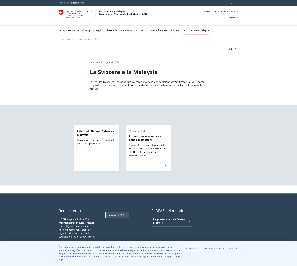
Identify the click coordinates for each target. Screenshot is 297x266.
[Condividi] (237, 48)
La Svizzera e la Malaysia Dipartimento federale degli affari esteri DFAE (123, 13)
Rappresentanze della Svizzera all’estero (169, 221)
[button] (69, 30)
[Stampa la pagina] (231, 48)
